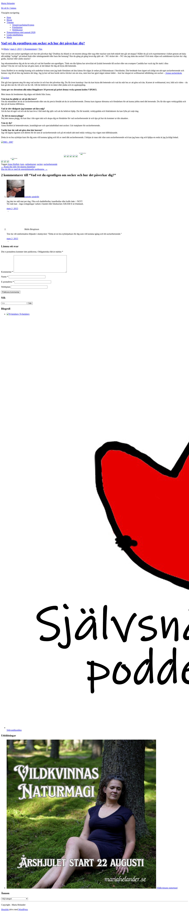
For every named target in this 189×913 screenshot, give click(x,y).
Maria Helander (8, 3)
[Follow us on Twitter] (68, 156)
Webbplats (5, 287)
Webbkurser (17, 30)
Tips (40, 49)
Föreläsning (17, 27)
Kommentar (7, 272)
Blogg (9, 20)
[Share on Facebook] (2, 161)
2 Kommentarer (30, 49)
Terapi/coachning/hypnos (23, 25)
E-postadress (7, 282)
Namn (4, 277)
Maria (9, 37)
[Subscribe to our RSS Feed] (71, 156)
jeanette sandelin (31, 196)
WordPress (23, 909)
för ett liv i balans (8, 8)
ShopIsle (5, 909)
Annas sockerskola (173, 73)
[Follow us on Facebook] (65, 156)
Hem (9, 17)
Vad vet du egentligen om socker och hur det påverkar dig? (43, 43)
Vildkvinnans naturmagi (167, 888)
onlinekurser (30, 164)
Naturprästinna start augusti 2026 (21, 32)
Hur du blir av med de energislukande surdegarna (24, 169)
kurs (22, 164)
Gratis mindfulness (15, 35)
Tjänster (10, 22)
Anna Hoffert (13, 164)
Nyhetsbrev (24, 314)
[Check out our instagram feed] (77, 156)
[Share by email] (8, 161)
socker (39, 164)
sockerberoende (50, 164)
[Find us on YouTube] (74, 156)
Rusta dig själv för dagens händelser (18, 167)
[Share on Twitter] (5, 161)
